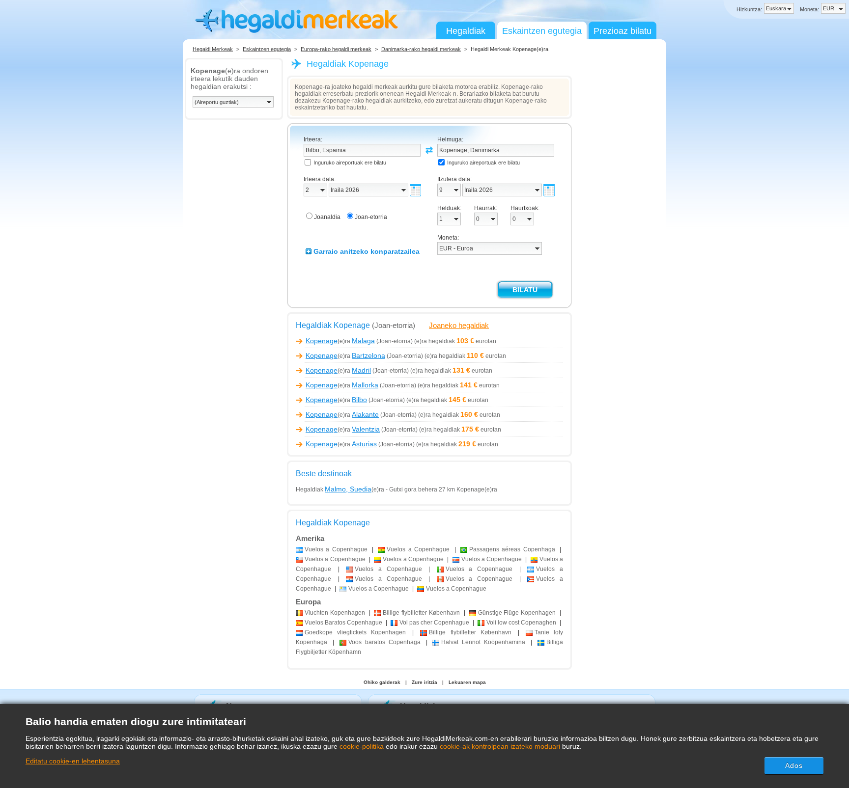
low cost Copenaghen (521, 622)
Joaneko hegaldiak (459, 325)
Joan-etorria (371, 217)
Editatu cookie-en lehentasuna (73, 761)
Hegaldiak (465, 31)
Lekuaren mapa (467, 682)
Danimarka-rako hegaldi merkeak (421, 49)
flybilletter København (421, 612)
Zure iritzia (424, 682)
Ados (794, 765)
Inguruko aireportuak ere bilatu (349, 162)
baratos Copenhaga (384, 642)
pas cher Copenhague (434, 622)
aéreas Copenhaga (512, 549)
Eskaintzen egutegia (542, 31)
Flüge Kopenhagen (517, 612)
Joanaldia (327, 217)
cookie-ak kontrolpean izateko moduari (500, 746)
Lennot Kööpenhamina (483, 642)
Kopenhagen (335, 612)
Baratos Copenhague (343, 622)
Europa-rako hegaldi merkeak (336, 49)
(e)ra (340, 341)
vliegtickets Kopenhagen (355, 632)
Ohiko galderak (382, 682)
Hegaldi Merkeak (213, 49)
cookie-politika (362, 746)
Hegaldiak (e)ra (340, 489)
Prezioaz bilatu (622, 31)
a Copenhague (336, 549)
